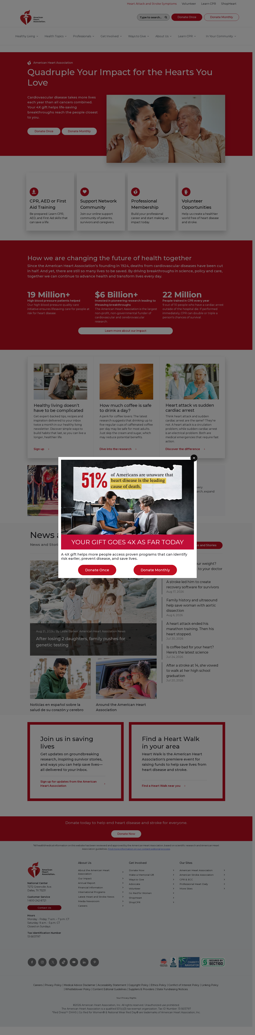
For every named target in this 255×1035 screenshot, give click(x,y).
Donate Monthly (155, 570)
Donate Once (97, 570)
